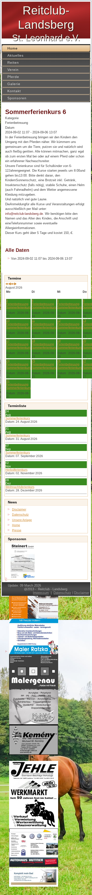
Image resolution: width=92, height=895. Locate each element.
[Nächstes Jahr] (12, 284)
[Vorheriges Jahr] (6, 284)
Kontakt (14, 91)
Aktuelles (15, 55)
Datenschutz (62, 593)
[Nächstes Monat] (15, 284)
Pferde (13, 77)
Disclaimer (81, 593)
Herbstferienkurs (16, 470)
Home (12, 48)
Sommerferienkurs (17, 418)
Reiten (13, 62)
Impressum (41, 593)
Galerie (13, 84)
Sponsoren (16, 98)
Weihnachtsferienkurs (19, 487)
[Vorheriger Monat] (9, 284)
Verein (13, 70)
